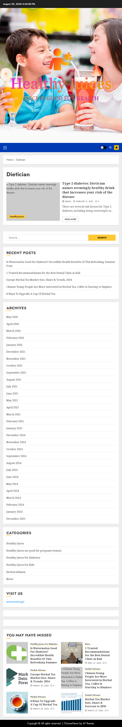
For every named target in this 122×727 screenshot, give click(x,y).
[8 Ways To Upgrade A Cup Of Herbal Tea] (17, 702)
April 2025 (12, 407)
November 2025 (16, 358)
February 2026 (15, 338)
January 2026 (14, 345)
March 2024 (13, 498)
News (9, 579)
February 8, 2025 (84, 201)
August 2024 (13, 463)
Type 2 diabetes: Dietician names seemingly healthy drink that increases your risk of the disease (88, 190)
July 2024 (11, 470)
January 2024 (14, 511)
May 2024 (12, 484)
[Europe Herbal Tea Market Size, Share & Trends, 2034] (17, 678)
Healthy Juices (17, 216)
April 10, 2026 (94, 663)
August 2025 (13, 379)
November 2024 (16, 442)
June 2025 (12, 393)
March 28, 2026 (41, 709)
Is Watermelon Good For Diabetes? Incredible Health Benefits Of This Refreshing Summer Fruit (43, 657)
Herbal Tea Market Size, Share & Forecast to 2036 (97, 702)
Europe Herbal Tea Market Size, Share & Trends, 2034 (39, 280)
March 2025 (13, 414)
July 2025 (11, 386)
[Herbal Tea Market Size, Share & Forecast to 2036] (72, 702)
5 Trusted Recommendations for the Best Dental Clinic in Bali (43, 273)
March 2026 (13, 331)
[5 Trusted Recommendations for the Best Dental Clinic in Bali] (72, 653)
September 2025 (16, 372)
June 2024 (12, 477)
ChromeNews (71, 723)
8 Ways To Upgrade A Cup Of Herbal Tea (30, 294)
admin (68, 201)
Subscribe (116, 147)
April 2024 (12, 491)
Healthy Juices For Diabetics (23, 557)
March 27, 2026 (95, 710)
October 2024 (14, 449)
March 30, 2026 (41, 686)
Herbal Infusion (16, 572)
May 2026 (12, 317)
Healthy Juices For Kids (20, 565)
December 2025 (15, 351)
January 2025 (14, 428)
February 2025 (15, 421)
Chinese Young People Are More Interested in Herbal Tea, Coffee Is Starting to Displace (59, 287)
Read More (70, 219)
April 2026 (12, 324)
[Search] (110, 147)
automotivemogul (15, 602)
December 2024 (15, 435)
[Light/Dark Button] (104, 147)
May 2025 (12, 400)
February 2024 (15, 504)
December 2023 (15, 518)
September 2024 (16, 456)
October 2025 (14, 365)
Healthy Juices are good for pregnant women (33, 550)
